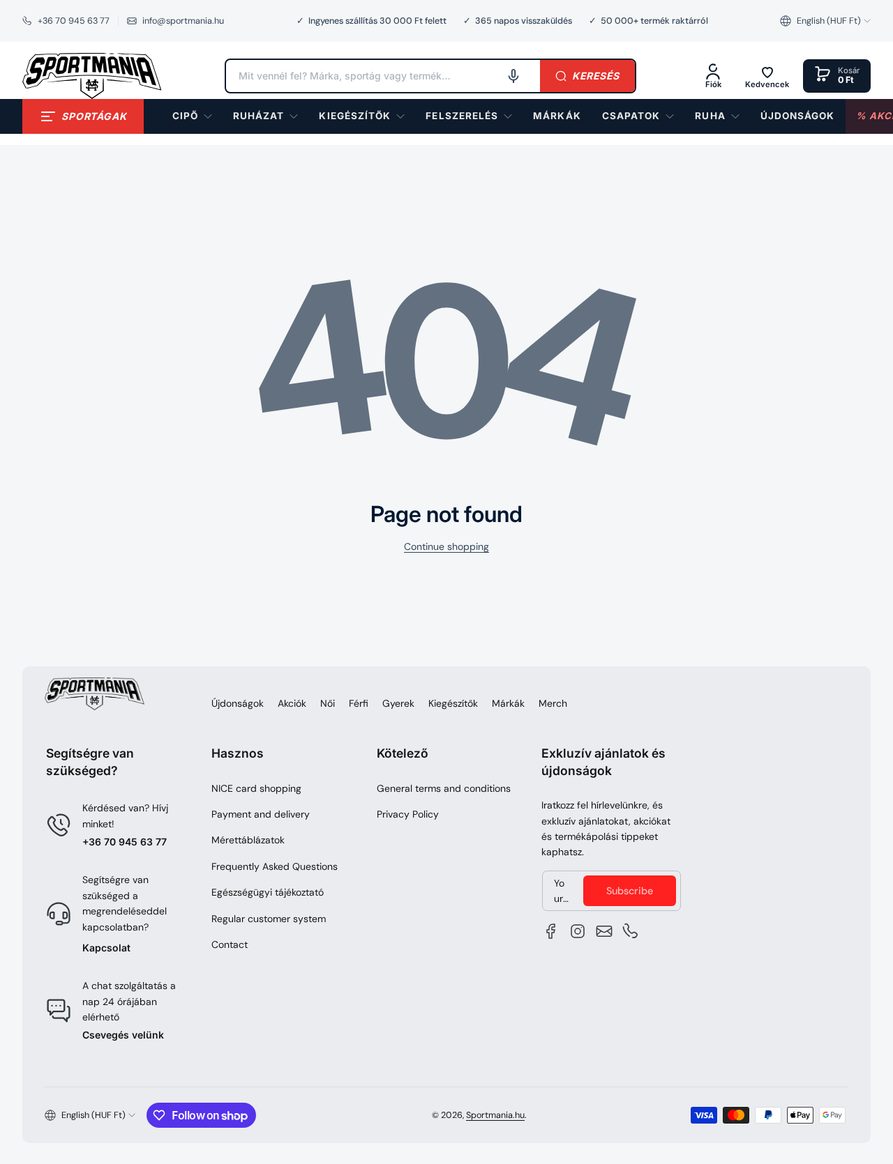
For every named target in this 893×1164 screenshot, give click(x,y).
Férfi (358, 703)
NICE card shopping (256, 788)
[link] (557, 116)
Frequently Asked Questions (274, 866)
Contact (229, 944)
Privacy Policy (408, 814)
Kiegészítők (453, 703)
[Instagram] (577, 931)
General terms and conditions (444, 788)
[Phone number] (630, 931)
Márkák (508, 703)
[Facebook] (551, 931)
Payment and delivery (260, 814)
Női (327, 703)
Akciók (292, 703)
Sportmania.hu (495, 1115)
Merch (553, 703)
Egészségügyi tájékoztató (267, 892)
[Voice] (513, 76)
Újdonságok (237, 703)
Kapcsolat (106, 948)
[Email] (604, 931)
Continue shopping (446, 546)
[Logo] (92, 76)
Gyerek (398, 703)
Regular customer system (268, 918)
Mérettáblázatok (248, 840)
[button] (825, 21)
